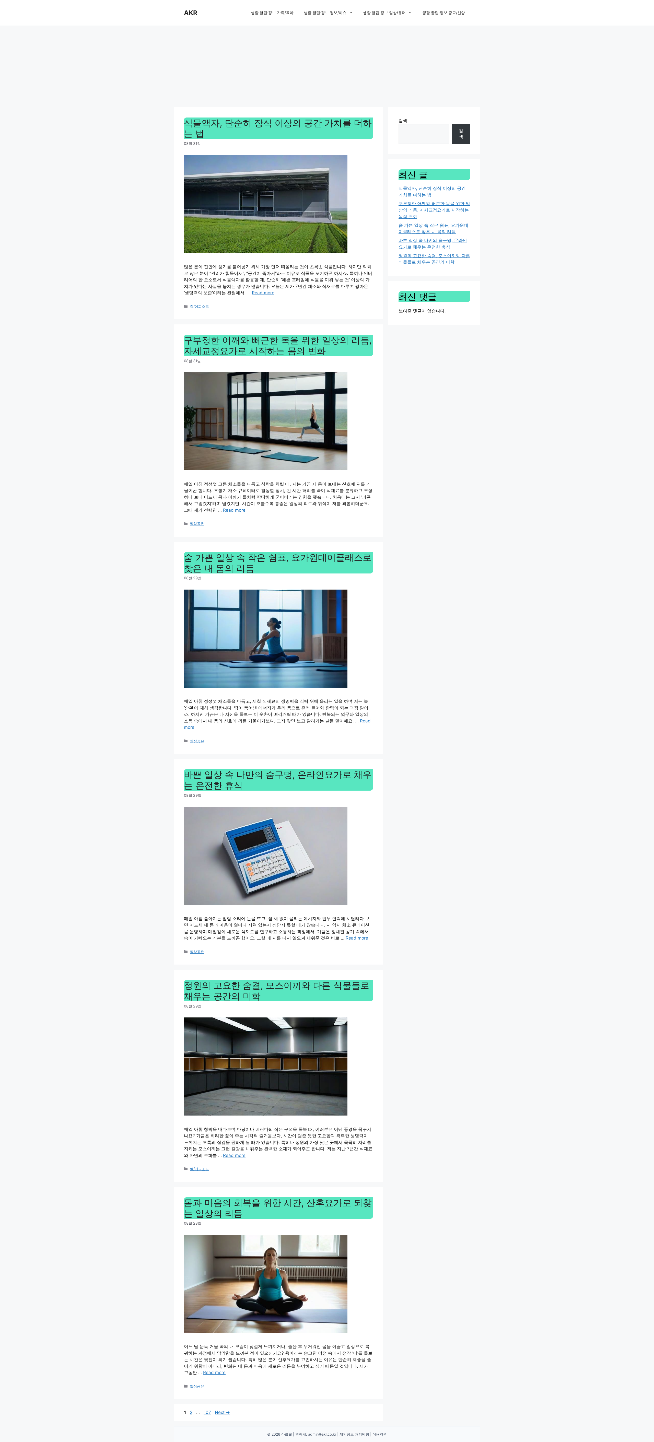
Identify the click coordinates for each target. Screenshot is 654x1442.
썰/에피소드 (199, 306)
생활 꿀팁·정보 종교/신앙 (443, 12)
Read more (263, 292)
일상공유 (197, 523)
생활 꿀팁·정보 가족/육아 (272, 12)
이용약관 (379, 1434)
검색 (403, 120)
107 (207, 1412)
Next (222, 1412)
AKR (190, 13)
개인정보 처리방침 (354, 1434)
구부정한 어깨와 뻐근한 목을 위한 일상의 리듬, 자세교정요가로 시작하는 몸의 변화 (278, 345)
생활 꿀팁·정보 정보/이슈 (325, 12)
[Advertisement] (327, 64)
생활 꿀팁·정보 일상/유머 (384, 12)
